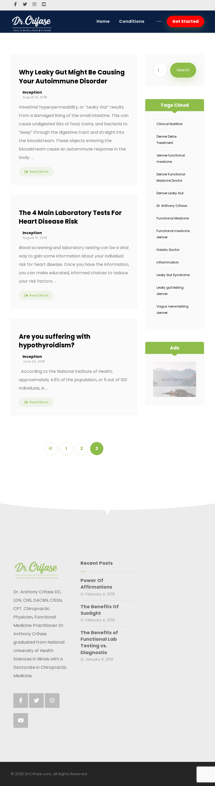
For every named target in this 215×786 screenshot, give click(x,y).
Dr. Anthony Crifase (172, 205)
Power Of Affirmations (96, 583)
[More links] (159, 21)
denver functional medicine (171, 158)
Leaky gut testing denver (170, 290)
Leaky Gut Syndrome (173, 275)
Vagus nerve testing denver (173, 309)
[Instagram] (34, 4)
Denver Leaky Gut (170, 193)
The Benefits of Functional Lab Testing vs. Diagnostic (99, 642)
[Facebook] (15, 4)
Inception (32, 92)
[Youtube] (44, 4)
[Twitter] (25, 4)
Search (183, 70)
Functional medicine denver (173, 234)
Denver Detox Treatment (167, 139)
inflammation (168, 262)
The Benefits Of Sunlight (99, 609)
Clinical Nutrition (170, 124)
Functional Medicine (173, 218)
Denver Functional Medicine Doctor (171, 177)
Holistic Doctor (168, 249)
